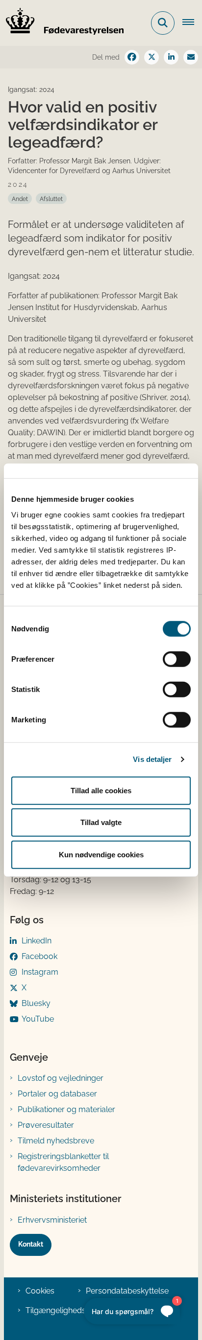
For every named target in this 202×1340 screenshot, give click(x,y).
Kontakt (30, 1244)
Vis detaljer (152, 759)
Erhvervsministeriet (52, 1220)
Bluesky (36, 1003)
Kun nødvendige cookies (101, 854)
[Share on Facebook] (132, 57)
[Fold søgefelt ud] (163, 23)
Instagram (40, 972)
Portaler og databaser (57, 1093)
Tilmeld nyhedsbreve (56, 1140)
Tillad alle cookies (101, 790)
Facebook (39, 956)
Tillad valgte (101, 822)
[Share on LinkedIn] (171, 57)
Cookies (39, 1290)
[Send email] (190, 57)
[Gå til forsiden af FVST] (62, 23)
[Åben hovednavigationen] (192, 23)
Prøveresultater (46, 1125)
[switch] (177, 659)
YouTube (38, 1019)
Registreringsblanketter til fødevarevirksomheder (63, 1162)
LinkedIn (36, 940)
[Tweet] (151, 57)
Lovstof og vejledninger (60, 1078)
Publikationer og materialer (66, 1109)
